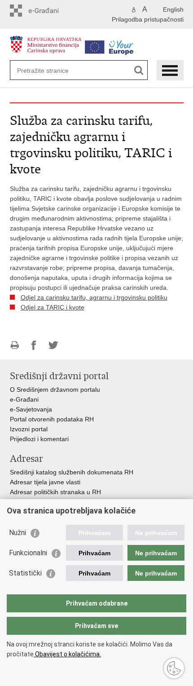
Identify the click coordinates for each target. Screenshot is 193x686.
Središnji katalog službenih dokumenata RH (71, 472)
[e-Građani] (48, 10)
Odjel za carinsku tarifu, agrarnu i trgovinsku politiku (94, 297)
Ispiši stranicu (14, 345)
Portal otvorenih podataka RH (52, 419)
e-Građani (24, 399)
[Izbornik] (170, 70)
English (173, 9)
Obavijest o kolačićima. (67, 654)
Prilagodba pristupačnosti (148, 19)
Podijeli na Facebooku (34, 345)
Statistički (25, 573)
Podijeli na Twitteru (53, 345)
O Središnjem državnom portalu (55, 389)
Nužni (17, 532)
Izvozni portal (29, 429)
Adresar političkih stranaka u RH (55, 492)
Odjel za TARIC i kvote (52, 307)
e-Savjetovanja (31, 409)
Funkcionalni (28, 553)
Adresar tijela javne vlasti (45, 482)
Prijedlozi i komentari (39, 439)
